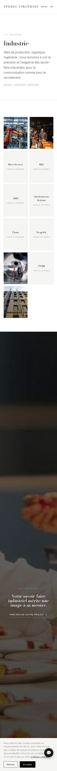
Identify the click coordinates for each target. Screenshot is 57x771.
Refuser (11, 764)
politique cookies (39, 756)
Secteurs (20, 85)
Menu (44, 7)
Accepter (27, 764)
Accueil (8, 85)
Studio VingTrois (21, 7)
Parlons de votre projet (28, 614)
